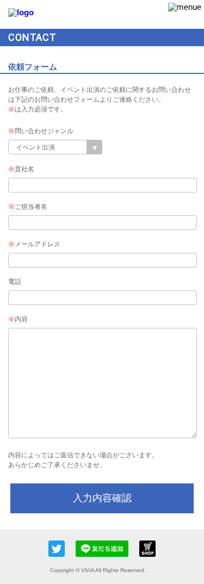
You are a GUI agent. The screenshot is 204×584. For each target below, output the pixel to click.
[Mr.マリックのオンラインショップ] (147, 553)
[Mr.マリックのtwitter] (62, 548)
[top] (21, 12)
